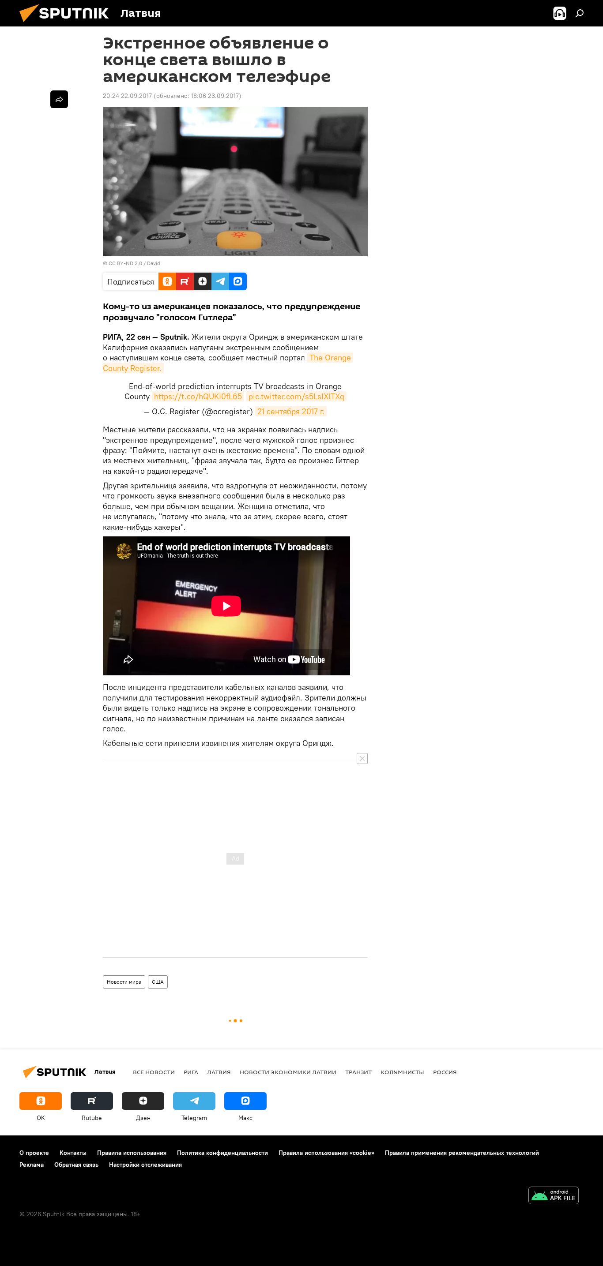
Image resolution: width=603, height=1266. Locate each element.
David (153, 263)
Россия (445, 1072)
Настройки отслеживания (145, 1165)
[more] (59, 99)
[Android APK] (554, 1196)
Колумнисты (402, 1072)
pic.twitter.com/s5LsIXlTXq (296, 396)
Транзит (358, 1072)
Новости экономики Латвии (288, 1072)
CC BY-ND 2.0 (125, 263)
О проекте (34, 1153)
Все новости (154, 1072)
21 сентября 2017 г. (290, 411)
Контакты (73, 1153)
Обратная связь (76, 1165)
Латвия (219, 1072)
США (158, 981)
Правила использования (131, 1153)
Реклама (31, 1165)
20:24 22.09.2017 (127, 96)
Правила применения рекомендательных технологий (462, 1153)
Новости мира (124, 981)
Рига (191, 1072)
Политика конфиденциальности (222, 1153)
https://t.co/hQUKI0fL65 (198, 396)
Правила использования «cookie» (326, 1153)
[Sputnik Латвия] (68, 24)
